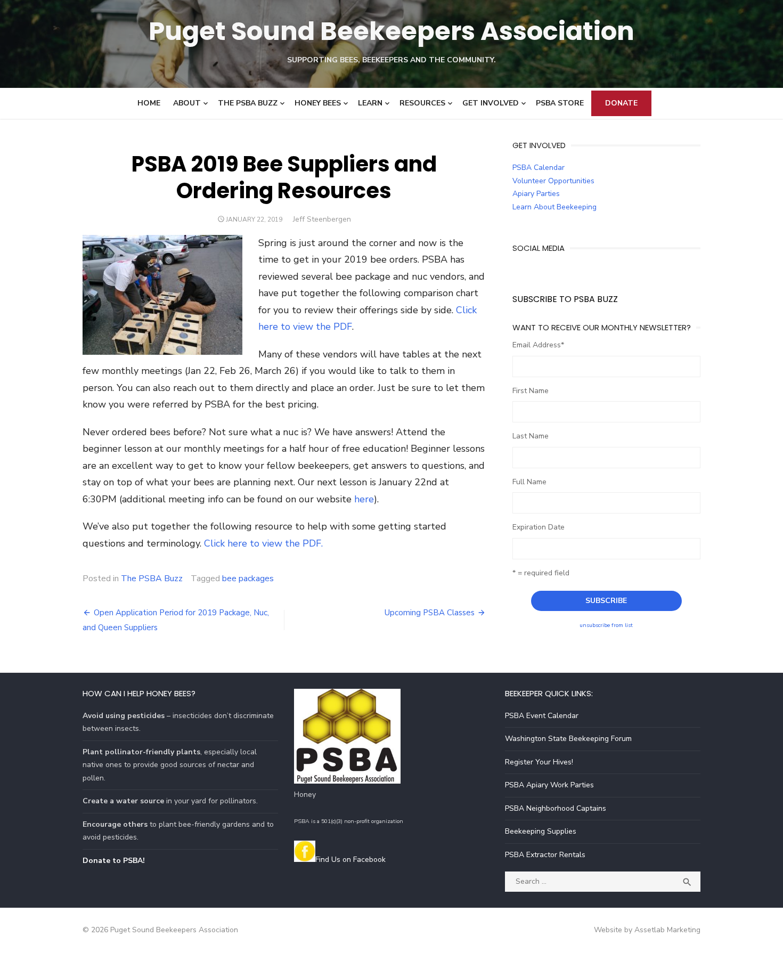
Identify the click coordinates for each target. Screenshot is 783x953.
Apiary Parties (536, 194)
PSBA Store (560, 103)
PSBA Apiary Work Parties (549, 785)
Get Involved (490, 103)
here (364, 499)
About (187, 103)
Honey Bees (318, 103)
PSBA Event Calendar (541, 716)
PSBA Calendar (538, 167)
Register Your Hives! (539, 762)
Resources (422, 103)
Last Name (530, 436)
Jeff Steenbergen (322, 219)
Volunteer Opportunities (553, 181)
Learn (370, 103)
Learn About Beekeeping (554, 207)
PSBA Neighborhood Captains (555, 808)
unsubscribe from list (606, 625)
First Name (530, 391)
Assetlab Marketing (667, 930)
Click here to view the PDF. (263, 543)
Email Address (538, 345)
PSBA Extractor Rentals (545, 855)
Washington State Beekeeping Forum (568, 739)
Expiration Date (538, 527)
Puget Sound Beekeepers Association (391, 31)
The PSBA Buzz (248, 103)
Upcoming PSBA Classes (430, 612)
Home (148, 103)
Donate (621, 103)
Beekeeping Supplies (540, 831)
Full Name (529, 482)
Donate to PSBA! (114, 861)
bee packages (248, 578)
